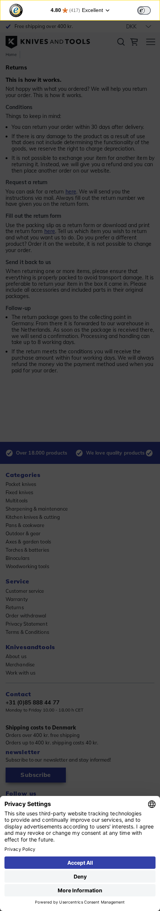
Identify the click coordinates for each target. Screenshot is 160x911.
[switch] (144, 10)
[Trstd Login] (148, 10)
